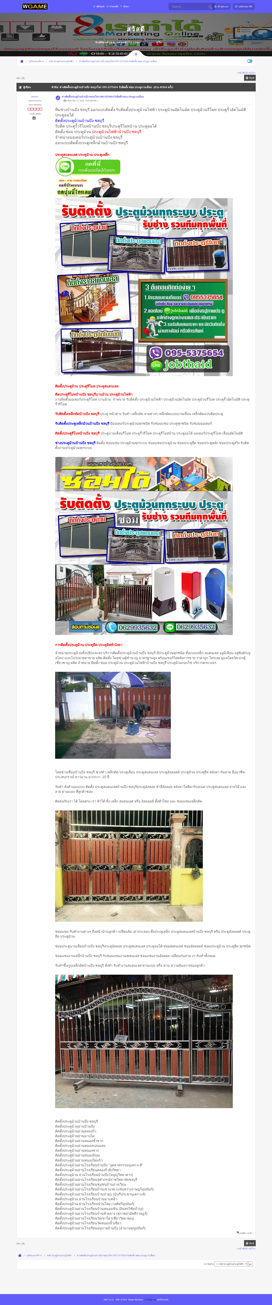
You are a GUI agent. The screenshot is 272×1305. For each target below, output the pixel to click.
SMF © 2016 (121, 1300)
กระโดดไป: (209, 1264)
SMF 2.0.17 (109, 1300)
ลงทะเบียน (170, 42)
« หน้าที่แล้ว (242, 72)
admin (34, 96)
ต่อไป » (252, 72)
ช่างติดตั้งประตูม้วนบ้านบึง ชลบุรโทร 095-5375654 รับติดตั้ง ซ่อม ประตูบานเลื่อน (103, 96)
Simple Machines (135, 1300)
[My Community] (34, 6)
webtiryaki (162, 1299)
